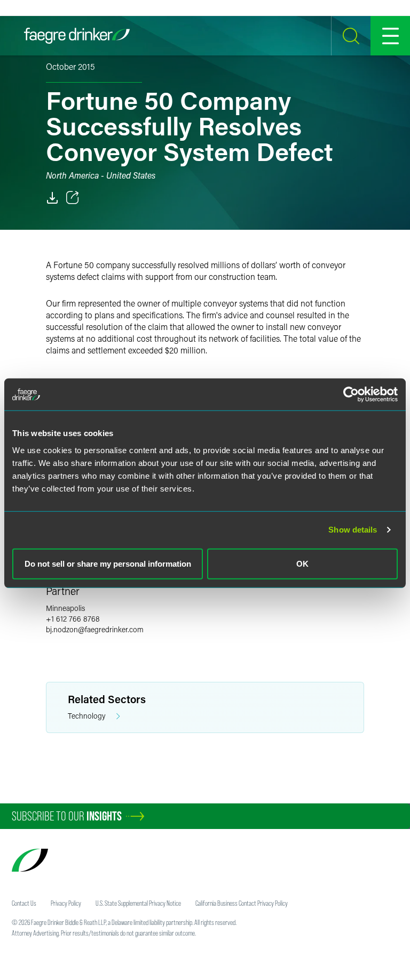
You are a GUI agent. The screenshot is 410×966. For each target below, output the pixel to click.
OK (302, 563)
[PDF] (52, 197)
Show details (352, 529)
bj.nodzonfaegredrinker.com (95, 629)
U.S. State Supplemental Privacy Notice (138, 903)
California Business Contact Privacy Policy (241, 903)
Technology (87, 716)
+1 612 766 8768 (73, 619)
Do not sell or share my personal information (108, 563)
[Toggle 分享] (72, 197)
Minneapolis (65, 608)
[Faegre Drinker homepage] (77, 36)
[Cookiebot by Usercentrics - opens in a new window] (351, 394)
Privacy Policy (66, 903)
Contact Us (24, 903)
